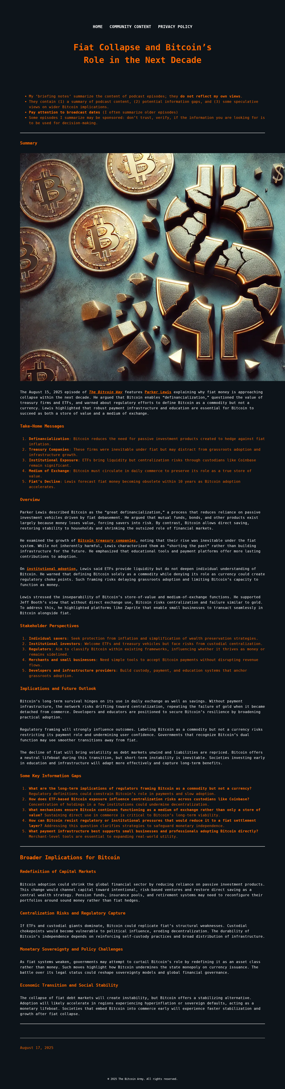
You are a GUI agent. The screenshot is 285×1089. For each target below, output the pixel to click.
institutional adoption (51, 569)
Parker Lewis (158, 392)
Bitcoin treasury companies (107, 540)
